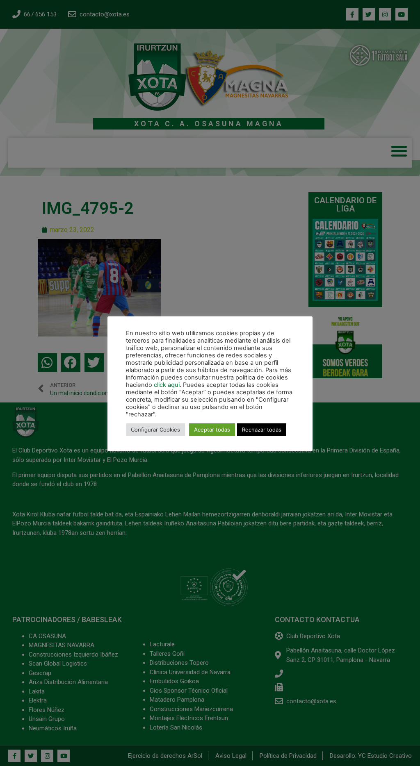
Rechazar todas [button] (261, 429)
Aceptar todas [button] (212, 429)
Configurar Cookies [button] (155, 429)
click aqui (167, 385)
